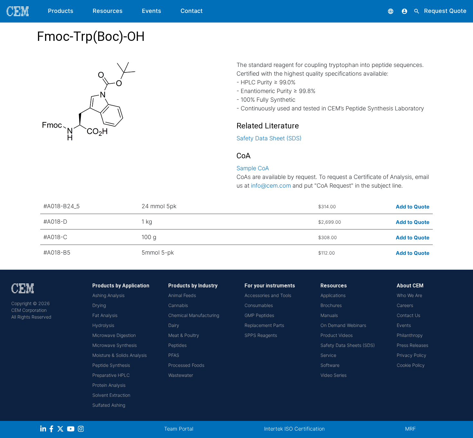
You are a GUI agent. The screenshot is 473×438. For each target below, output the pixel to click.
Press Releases (412, 345)
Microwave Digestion (114, 335)
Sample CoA (252, 168)
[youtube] (71, 430)
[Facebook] (53, 430)
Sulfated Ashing (108, 405)
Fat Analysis (104, 315)
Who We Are (409, 295)
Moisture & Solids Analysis (119, 355)
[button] (385, 10)
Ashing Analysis (108, 295)
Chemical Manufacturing (193, 315)
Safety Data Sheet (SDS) (268, 138)
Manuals (329, 315)
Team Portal (178, 428)
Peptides (177, 345)
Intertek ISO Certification (294, 428)
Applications (333, 295)
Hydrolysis (103, 325)
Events (151, 10)
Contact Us (408, 315)
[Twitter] (61, 430)
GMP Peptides (259, 315)
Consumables (259, 305)
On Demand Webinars (343, 325)
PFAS (173, 355)
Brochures (331, 305)
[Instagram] (81, 430)
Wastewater (180, 375)
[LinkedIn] (44, 430)
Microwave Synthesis (114, 345)
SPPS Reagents (261, 335)
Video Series (333, 375)
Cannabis (178, 305)
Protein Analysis (108, 385)
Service (328, 355)
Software (329, 365)
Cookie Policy (411, 365)
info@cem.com (271, 185)
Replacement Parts (264, 325)
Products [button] (60, 10)
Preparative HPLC (111, 375)
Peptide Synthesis (111, 365)
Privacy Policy (411, 355)
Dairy (173, 325)
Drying (99, 305)
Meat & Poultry (183, 335)
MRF (410, 428)
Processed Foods (186, 365)
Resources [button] (108, 10)
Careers (405, 305)
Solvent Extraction (111, 395)
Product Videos (336, 335)
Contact (192, 10)
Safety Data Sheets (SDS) (347, 345)
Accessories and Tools (268, 295)
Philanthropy (410, 335)
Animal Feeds (182, 295)
